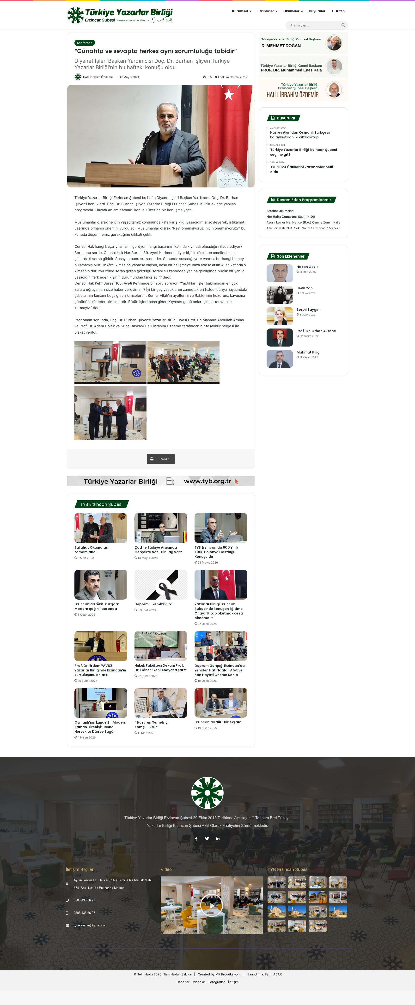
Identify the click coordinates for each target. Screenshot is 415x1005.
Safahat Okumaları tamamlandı (91, 549)
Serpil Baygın (308, 309)
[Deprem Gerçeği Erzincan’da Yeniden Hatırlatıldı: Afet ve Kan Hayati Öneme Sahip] (221, 646)
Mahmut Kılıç (308, 352)
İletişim (233, 982)
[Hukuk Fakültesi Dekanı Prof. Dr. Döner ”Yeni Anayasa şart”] (160, 646)
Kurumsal (240, 11)
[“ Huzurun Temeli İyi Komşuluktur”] (160, 703)
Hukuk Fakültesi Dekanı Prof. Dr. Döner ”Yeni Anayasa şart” (160, 667)
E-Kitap (338, 11)
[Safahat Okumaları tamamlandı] (100, 528)
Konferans (84, 43)
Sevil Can (305, 288)
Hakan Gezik (307, 266)
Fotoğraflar (216, 982)
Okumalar (291, 11)
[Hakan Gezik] (280, 273)
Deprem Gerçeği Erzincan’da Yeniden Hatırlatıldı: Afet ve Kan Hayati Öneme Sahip (220, 670)
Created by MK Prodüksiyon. (219, 974)
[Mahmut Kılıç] (280, 359)
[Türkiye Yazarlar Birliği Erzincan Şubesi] (120, 15)
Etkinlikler (265, 11)
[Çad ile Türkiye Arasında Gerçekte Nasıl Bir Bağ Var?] (160, 528)
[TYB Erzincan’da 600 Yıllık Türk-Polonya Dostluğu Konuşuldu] (221, 528)
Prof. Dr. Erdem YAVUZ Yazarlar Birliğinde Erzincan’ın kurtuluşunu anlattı (100, 670)
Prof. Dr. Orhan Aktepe (316, 331)
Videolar (199, 982)
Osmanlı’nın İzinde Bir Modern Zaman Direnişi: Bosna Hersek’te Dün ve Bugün (100, 727)
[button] (212, 905)
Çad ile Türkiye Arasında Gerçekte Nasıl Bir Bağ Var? (158, 549)
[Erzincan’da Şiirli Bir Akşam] (221, 703)
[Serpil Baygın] (280, 316)
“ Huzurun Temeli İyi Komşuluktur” (151, 724)
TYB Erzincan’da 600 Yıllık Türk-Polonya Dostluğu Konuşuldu (216, 552)
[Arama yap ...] (343, 25)
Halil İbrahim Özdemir (98, 77)
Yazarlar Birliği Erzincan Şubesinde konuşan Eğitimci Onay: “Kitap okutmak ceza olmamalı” (219, 611)
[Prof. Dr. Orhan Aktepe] (280, 338)
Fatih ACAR (273, 974)
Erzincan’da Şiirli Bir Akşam (218, 722)
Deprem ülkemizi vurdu (154, 604)
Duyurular (317, 11)
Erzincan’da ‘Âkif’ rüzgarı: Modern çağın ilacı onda (96, 606)
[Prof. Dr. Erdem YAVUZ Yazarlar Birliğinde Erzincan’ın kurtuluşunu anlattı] (100, 646)
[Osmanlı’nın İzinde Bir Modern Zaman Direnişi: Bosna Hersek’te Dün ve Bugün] (100, 703)
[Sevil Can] (280, 295)
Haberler (183, 982)
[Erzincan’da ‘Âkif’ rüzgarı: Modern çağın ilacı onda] (100, 585)
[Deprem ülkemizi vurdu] (160, 585)
